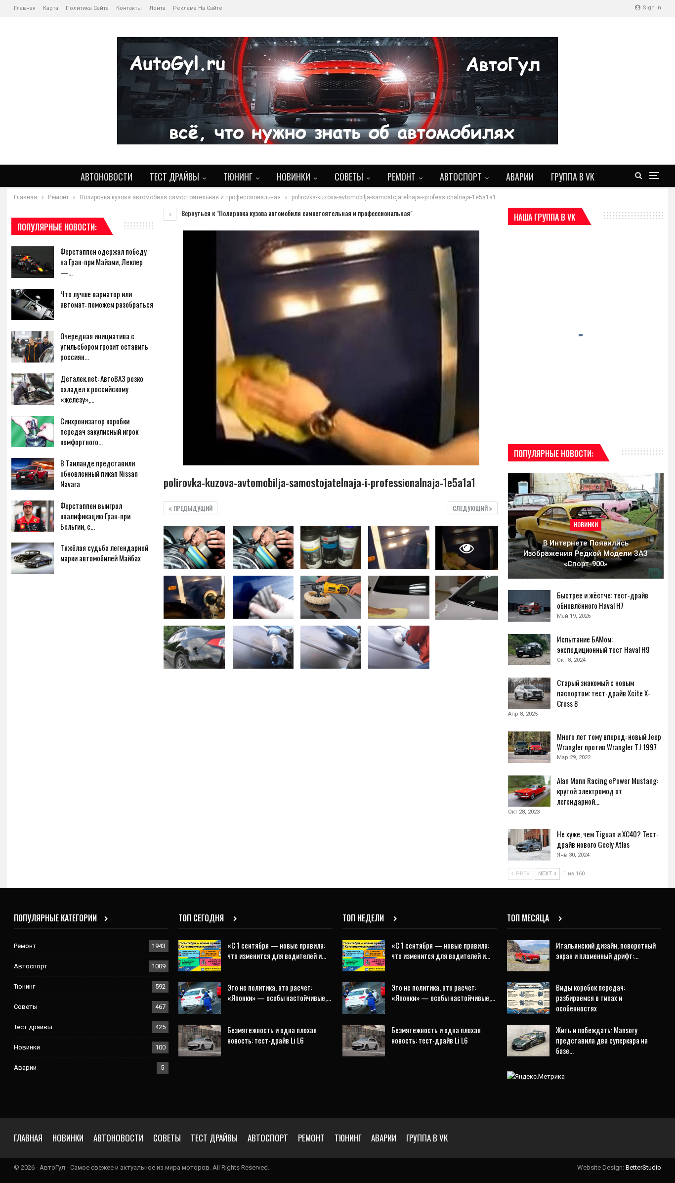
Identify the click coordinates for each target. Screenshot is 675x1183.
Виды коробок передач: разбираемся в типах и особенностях (590, 997)
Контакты (129, 8)
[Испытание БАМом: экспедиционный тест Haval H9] (529, 650)
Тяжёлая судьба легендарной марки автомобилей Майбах (104, 552)
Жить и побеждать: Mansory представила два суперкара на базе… (602, 1040)
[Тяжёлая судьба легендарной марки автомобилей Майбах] (32, 558)
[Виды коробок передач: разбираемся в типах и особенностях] (528, 998)
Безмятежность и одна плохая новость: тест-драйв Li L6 (272, 1035)
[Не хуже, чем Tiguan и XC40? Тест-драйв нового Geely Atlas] (529, 845)
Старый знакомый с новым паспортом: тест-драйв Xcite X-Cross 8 (603, 693)
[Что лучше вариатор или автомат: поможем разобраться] (32, 304)
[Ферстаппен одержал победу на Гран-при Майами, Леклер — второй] (32, 262)
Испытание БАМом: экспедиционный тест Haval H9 (603, 644)
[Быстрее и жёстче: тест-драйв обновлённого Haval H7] (529, 606)
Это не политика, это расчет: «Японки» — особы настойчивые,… (279, 992)
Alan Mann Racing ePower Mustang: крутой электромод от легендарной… (607, 791)
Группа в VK (572, 176)
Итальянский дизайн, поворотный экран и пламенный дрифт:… (606, 950)
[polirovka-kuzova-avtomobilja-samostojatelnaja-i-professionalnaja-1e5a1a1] (194, 547)
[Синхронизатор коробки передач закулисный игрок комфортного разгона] (32, 432)
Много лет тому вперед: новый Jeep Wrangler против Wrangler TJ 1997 (609, 741)
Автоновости (106, 176)
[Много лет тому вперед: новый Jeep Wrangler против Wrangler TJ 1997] (529, 747)
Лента (157, 8)
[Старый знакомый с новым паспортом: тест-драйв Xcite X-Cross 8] (529, 693)
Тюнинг (238, 176)
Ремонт (401, 176)
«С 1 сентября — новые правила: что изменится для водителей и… (276, 950)
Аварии (520, 176)
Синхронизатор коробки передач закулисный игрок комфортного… (99, 431)
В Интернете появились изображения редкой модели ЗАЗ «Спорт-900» (585, 553)
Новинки (293, 176)
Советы (349, 176)
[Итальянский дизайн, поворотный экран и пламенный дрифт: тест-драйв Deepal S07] (528, 956)
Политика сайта (87, 8)
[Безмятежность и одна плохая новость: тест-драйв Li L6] (199, 1040)
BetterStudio (643, 1167)
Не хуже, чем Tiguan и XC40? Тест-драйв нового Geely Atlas (608, 839)
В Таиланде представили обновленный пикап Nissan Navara (99, 473)
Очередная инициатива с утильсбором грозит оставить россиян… (104, 346)
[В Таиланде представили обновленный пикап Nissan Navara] (32, 474)
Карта (50, 8)
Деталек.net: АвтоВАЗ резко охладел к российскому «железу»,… (101, 389)
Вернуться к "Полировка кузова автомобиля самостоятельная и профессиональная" (296, 213)
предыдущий (192, 508)
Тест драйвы (174, 176)
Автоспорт (461, 176)
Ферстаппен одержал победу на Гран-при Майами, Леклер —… (103, 261)
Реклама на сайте (197, 8)
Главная (25, 8)
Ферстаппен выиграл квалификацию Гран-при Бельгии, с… (95, 516)
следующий (471, 508)
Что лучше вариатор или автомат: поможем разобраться (106, 299)
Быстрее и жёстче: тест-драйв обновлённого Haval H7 (602, 600)
